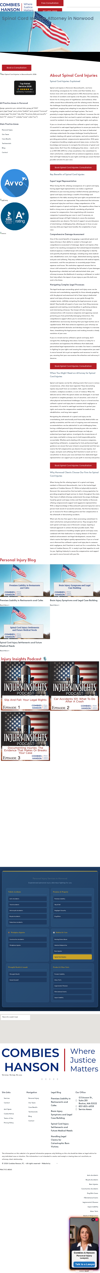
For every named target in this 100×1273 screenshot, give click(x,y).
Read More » (4, 605)
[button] (83, 7)
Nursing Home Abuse (60, 939)
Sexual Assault (14, 980)
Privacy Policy (8, 1123)
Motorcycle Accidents (16, 910)
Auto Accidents (14, 899)
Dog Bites (57, 916)
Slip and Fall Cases (91, 1247)
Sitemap (61, 1163)
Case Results (6, 139)
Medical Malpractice (60, 945)
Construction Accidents (17, 939)
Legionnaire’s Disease (90, 1202)
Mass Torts (57, 980)
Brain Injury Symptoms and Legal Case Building (73, 600)
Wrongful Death (15, 974)
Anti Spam (8, 1109)
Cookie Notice (9, 1114)
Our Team (5, 134)
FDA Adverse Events (60, 992)
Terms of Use (8, 1118)
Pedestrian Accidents (16, 922)
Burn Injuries (58, 951)
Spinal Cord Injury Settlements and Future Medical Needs (62, 1127)
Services (7, 1098)
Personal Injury (7, 130)
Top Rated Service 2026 (25, 85)
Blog (3, 148)
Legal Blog (56, 1092)
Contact (5, 152)
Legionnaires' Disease (61, 986)
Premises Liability (59, 899)
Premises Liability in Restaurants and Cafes (21, 600)
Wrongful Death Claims (89, 1261)
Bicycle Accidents (15, 916)
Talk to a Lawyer (85, 1264)
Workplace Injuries (15, 945)
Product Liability (59, 974)
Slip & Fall (57, 904)
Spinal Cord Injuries (60, 957)
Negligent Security (60, 910)
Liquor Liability (58, 997)
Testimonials (6, 143)
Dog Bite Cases (92, 1193)
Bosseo (53, 1163)
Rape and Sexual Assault (89, 1243)
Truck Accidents (14, 904)
